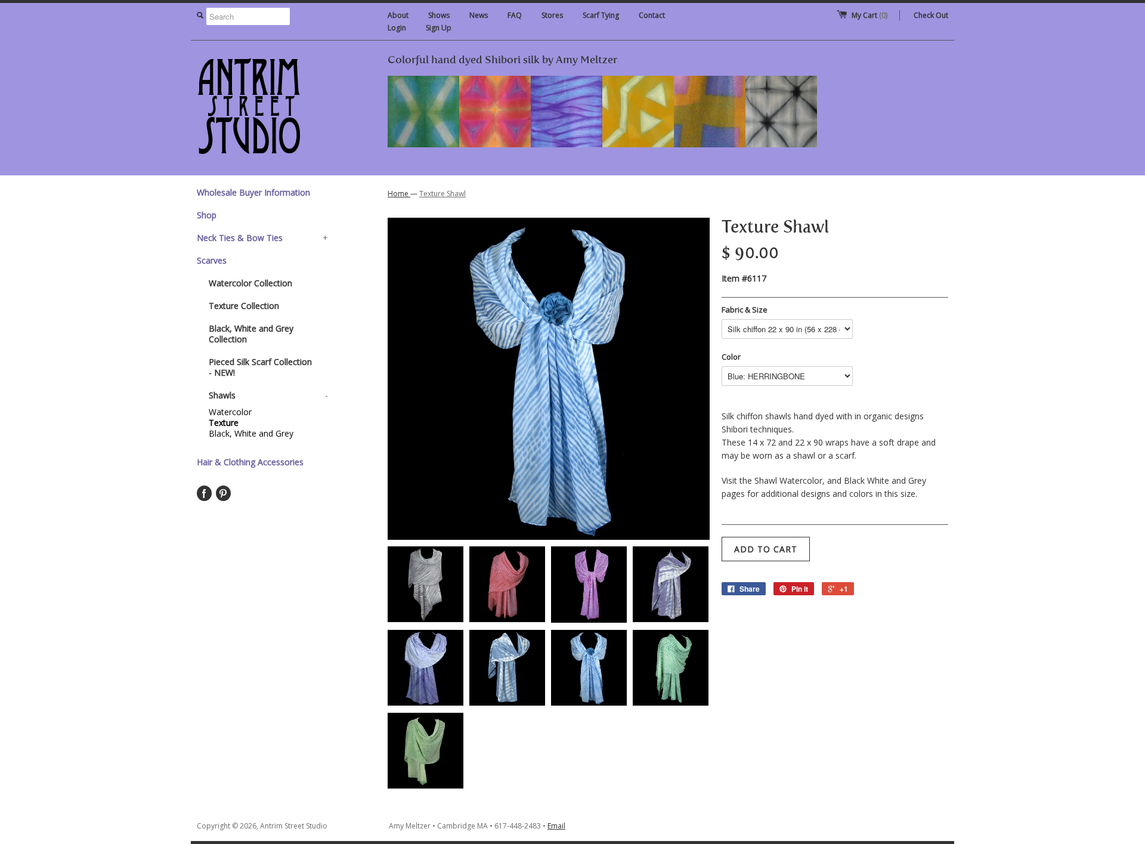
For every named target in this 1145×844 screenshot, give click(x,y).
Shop (206, 215)
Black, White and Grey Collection (251, 334)
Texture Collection (244, 305)
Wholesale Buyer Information (253, 192)
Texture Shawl (442, 193)
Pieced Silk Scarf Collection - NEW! (260, 367)
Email (556, 826)
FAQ (514, 15)
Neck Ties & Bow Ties (262, 237)
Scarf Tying (601, 15)
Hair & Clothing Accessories (250, 462)
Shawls (268, 395)
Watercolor (230, 412)
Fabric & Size (745, 309)
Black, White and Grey (251, 433)
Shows (439, 15)
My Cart (869, 15)
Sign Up (438, 28)
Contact (652, 15)
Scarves (212, 260)
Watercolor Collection (250, 283)
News (478, 15)
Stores (552, 15)
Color (731, 356)
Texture (224, 423)
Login (397, 28)
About (398, 15)
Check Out (931, 15)
